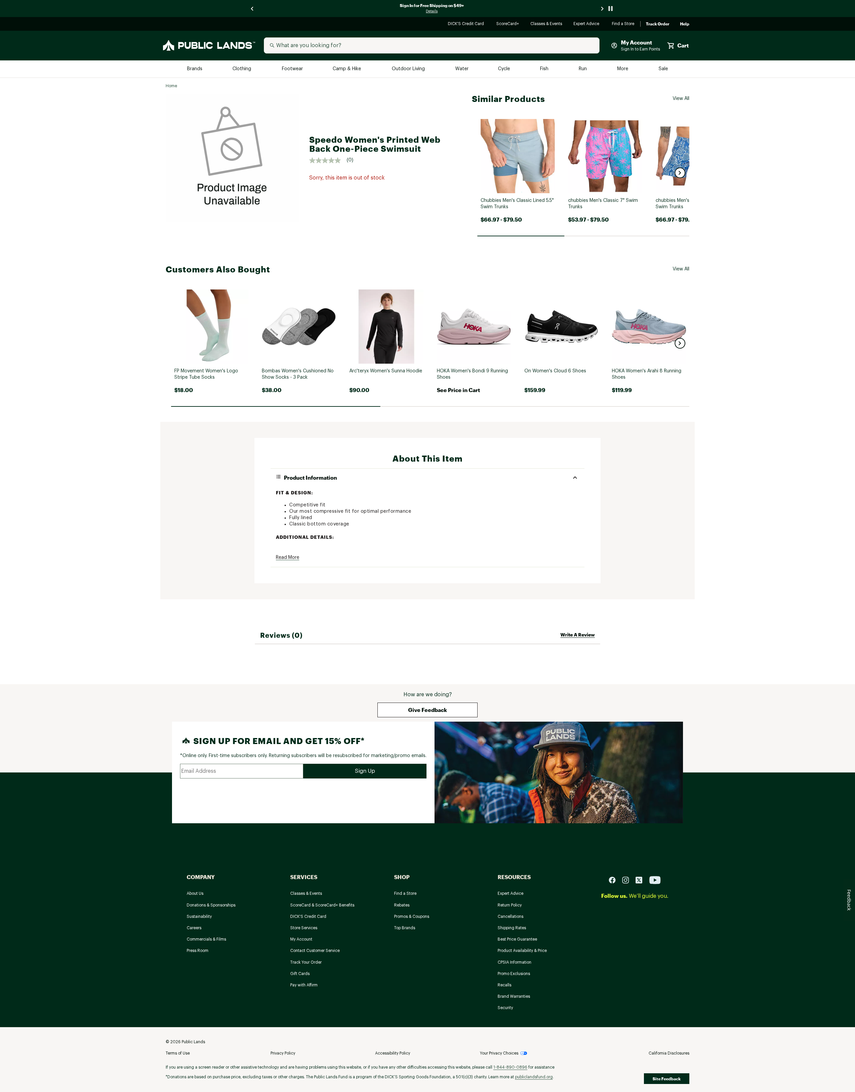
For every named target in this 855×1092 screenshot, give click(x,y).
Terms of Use (178, 1053)
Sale (663, 69)
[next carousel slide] (602, 8)
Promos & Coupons (411, 917)
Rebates (401, 905)
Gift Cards (300, 974)
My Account (301, 939)
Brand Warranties (514, 996)
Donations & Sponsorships (211, 905)
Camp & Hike (347, 69)
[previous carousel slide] (252, 8)
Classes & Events (546, 24)
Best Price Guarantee (517, 939)
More (623, 69)
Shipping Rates (512, 928)
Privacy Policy (283, 1053)
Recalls (504, 985)
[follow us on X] (641, 879)
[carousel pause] (611, 8)
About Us (195, 893)
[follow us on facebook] (615, 879)
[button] (680, 172)
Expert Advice (587, 24)
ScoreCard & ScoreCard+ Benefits (322, 905)
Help (684, 24)
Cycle (504, 69)
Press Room (197, 951)
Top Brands (404, 928)
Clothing (242, 69)
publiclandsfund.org (534, 1077)
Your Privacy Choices (499, 1053)
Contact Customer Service (315, 951)
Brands (195, 69)
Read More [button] (287, 557)
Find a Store (623, 24)
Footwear (293, 69)
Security (505, 1008)
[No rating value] (328, 160)
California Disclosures (669, 1053)
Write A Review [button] (577, 634)
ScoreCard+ (508, 24)
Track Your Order (306, 962)
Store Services (303, 928)
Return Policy (510, 905)
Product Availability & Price (522, 951)
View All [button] (681, 98)
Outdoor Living (409, 69)
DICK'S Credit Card (467, 24)
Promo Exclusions (514, 974)
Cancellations (510, 917)
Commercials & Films (206, 939)
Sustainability (199, 917)
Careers (194, 928)
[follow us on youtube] (655, 879)
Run (583, 69)
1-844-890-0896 (510, 1067)
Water (462, 69)
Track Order (657, 24)
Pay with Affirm (304, 985)
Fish (544, 69)
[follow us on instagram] (628, 879)
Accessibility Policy (392, 1053)
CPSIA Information (514, 962)
